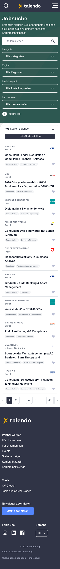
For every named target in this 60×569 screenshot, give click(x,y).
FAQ (4, 551)
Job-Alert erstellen (30, 136)
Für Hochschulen (12, 440)
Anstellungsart (9, 81)
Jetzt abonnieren (17, 511)
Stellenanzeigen (11, 456)
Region (6, 65)
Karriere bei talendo (13, 467)
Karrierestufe (9, 97)
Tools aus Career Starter (16, 491)
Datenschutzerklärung (20, 551)
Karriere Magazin (12, 461)
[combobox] (30, 56)
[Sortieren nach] (53, 129)
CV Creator (8, 485)
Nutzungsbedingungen (14, 558)
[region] (30, 259)
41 (50, 400)
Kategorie (7, 49)
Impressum (34, 558)
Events (6, 451)
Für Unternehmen (12, 445)
